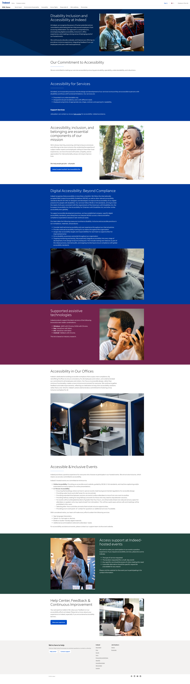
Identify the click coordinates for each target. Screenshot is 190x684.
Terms (97, 655)
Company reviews (20, 3)
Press (97, 650)
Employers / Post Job (183, 3)
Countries (98, 668)
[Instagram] (140, 676)
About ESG (98, 660)
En (172, 3)
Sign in (166, 3)
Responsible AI (64, 7)
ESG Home (6, 7)
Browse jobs (113, 650)
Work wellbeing (74, 7)
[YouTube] (137, 676)
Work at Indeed (99, 665)
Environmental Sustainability (31, 7)
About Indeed (98, 647)
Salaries (113, 647)
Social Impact (18, 7)
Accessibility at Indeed (100, 663)
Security (97, 652)
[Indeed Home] (5, 2)
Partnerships (84, 7)
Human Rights (54, 7)
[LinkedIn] (134, 676)
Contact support (65, 651)
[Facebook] (131, 676)
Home (13, 3)
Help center (53, 651)
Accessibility (44, 7)
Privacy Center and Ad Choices (102, 657)
